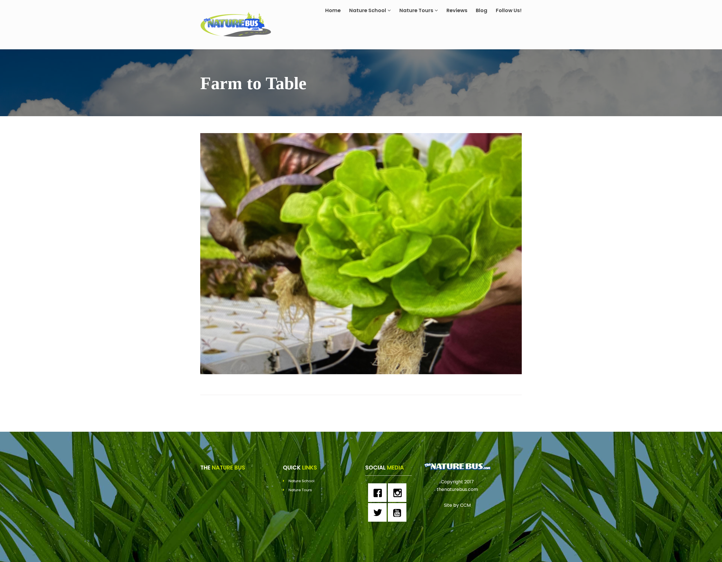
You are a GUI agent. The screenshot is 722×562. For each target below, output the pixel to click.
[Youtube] (398, 512)
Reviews (456, 10)
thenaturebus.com (457, 489)
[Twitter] (379, 512)
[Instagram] (398, 492)
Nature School (367, 10)
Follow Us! (509, 10)
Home (333, 10)
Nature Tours (416, 10)
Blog (481, 10)
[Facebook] (379, 492)
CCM (465, 505)
